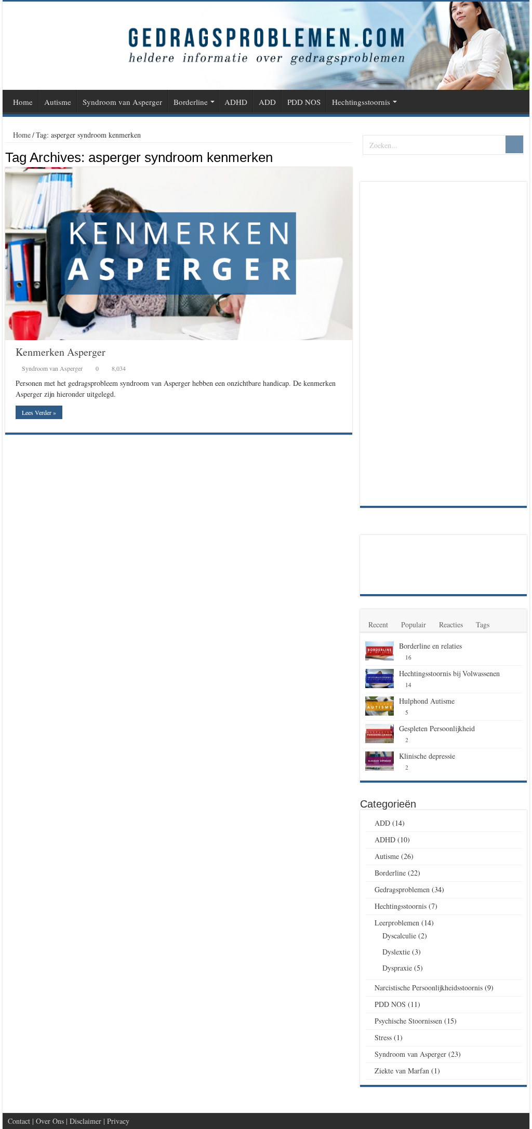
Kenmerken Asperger (60, 352)
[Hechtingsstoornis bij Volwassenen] (379, 679)
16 (408, 657)
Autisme (57, 102)
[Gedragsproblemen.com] (266, 46)
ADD (267, 102)
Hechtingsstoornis (361, 102)
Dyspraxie (397, 968)
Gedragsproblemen (402, 889)
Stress (383, 1037)
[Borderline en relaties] (379, 651)
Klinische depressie (427, 756)
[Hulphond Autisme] (379, 706)
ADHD (235, 102)
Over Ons (50, 1121)
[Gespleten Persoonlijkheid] (379, 734)
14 (408, 685)
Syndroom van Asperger (122, 102)
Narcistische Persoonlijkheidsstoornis (429, 987)
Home (23, 102)
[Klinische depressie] (379, 761)
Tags (482, 624)
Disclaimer (85, 1121)
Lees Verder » (39, 412)
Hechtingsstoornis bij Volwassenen (449, 673)
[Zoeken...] (514, 144)
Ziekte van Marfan (402, 1071)
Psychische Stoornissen (408, 1021)
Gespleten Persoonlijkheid (437, 728)
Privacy (118, 1121)
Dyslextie (396, 952)
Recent (378, 624)
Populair (413, 624)
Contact (19, 1121)
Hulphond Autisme (427, 701)
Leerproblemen (397, 923)
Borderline (191, 102)
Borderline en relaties (430, 646)
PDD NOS (304, 102)
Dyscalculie (399, 935)
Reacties (451, 624)
